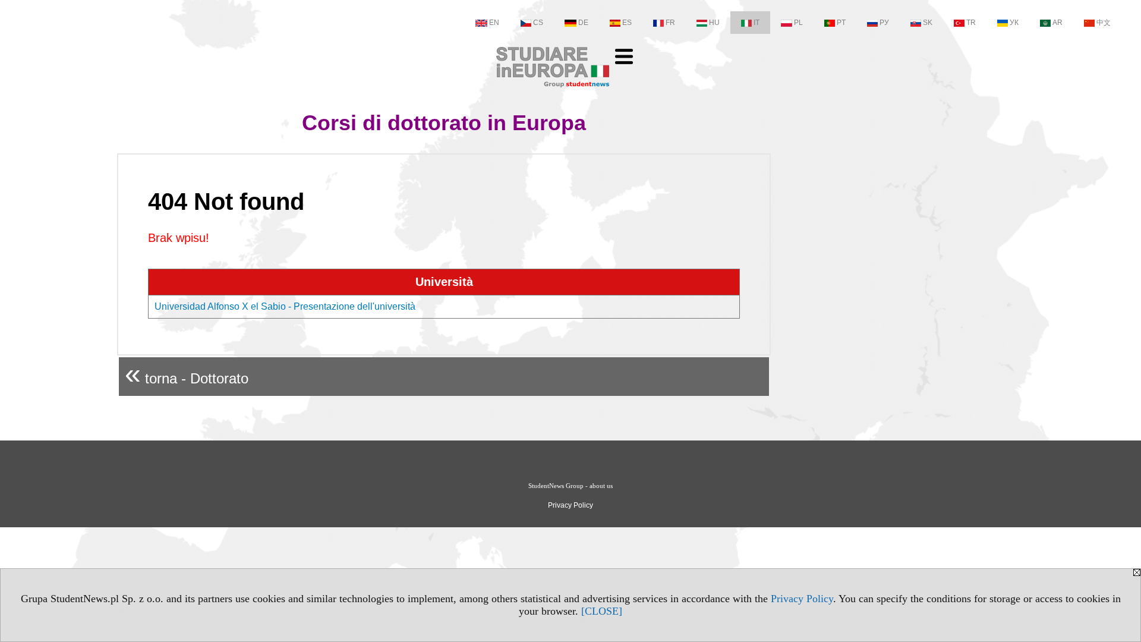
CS (538, 22)
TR (971, 22)
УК (1014, 22)
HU (714, 22)
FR (670, 22)
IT (756, 22)
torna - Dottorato (186, 373)
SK (927, 22)
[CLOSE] (601, 611)
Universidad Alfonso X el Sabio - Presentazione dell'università (285, 306)
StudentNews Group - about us (570, 485)
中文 (1103, 22)
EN (494, 22)
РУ (884, 22)
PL (798, 22)
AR (1057, 22)
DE (583, 22)
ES (627, 22)
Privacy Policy (802, 599)
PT (841, 22)
